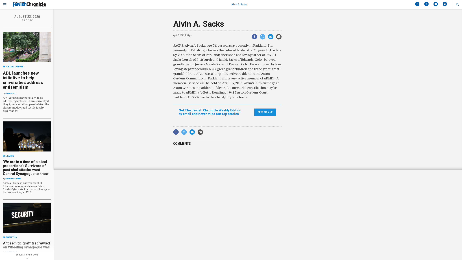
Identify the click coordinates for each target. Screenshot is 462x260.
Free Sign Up (265, 112)
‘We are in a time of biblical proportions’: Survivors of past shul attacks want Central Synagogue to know (26, 168)
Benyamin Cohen (13, 179)
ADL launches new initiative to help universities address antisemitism (23, 80)
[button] (457, 4)
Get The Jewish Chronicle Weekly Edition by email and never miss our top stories (210, 112)
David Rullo (11, 93)
